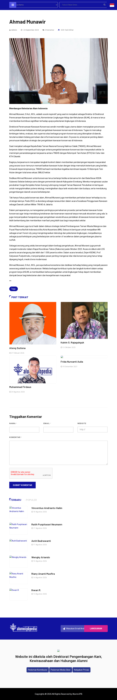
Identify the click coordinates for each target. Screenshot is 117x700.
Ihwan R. (36, 590)
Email (47, 423)
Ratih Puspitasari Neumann (46, 524)
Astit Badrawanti (41, 540)
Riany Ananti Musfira (43, 573)
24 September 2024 (31, 30)
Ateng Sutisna (17, 348)
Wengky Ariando (40, 557)
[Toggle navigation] (12, 5)
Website (81, 423)
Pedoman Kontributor (37, 670)
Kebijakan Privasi (81, 670)
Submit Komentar (22, 485)
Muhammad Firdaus (20, 386)
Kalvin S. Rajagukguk (72, 342)
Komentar (15, 437)
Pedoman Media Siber (61, 670)
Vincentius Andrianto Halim (46, 507)
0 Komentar (49, 30)
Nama (13, 423)
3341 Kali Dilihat (66, 30)
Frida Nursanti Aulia (72, 361)
